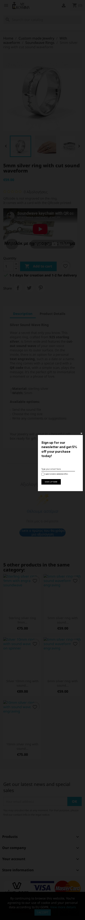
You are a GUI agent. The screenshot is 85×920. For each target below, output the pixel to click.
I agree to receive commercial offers (56, 474)
